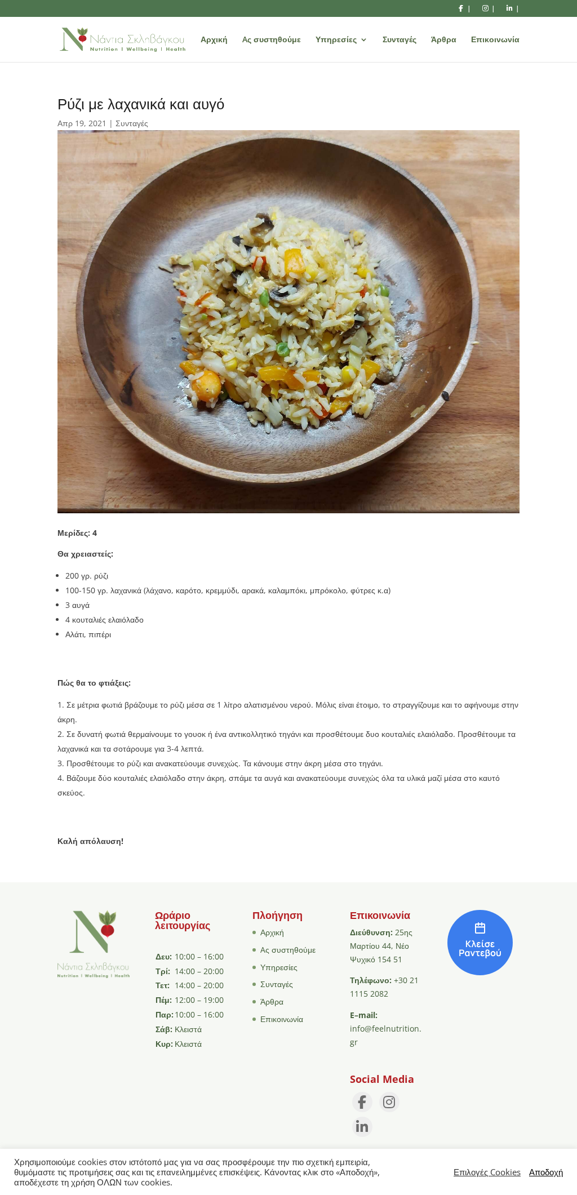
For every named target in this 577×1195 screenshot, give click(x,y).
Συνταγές (399, 40)
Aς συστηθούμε (271, 40)
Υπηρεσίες (336, 40)
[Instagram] (389, 1102)
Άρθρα (443, 40)
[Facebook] (362, 1102)
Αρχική (214, 40)
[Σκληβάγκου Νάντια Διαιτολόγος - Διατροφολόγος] (480, 972)
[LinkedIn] (362, 1127)
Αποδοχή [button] (546, 1172)
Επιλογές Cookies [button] (487, 1172)
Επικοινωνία (495, 40)
